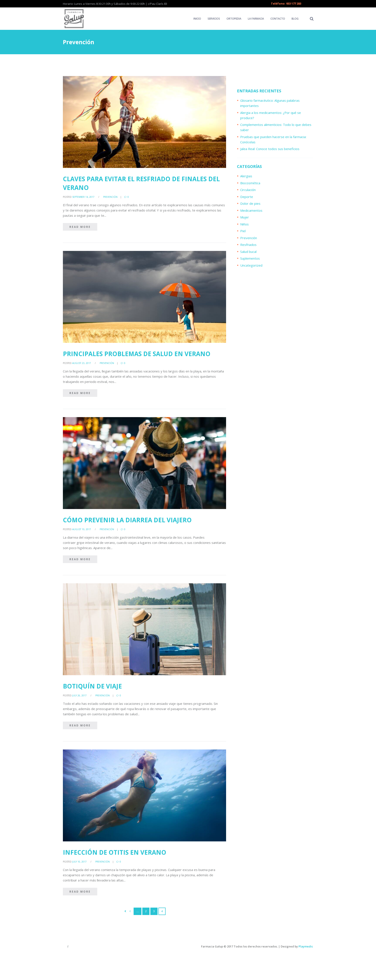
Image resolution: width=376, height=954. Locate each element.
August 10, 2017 (81, 529)
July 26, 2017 (79, 695)
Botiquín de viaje (92, 686)
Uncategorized (251, 265)
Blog (295, 18)
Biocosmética (250, 183)
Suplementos (250, 258)
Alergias (246, 176)
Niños (244, 224)
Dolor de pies (250, 203)
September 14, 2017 (83, 196)
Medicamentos (251, 210)
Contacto (277, 18)
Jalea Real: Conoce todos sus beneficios (269, 149)
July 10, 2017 (79, 861)
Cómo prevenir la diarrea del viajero (127, 520)
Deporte (246, 197)
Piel (243, 231)
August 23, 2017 (81, 363)
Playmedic (306, 946)
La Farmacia (256, 18)
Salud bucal (248, 251)
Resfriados (248, 244)
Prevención (110, 196)
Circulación (248, 190)
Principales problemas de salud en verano (136, 354)
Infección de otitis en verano (114, 852)
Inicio (197, 18)
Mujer (244, 217)
